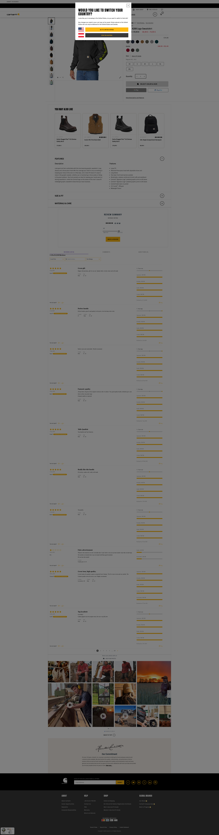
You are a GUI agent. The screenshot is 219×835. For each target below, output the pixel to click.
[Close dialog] (128, 5)
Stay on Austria (106, 35)
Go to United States (107, 29)
